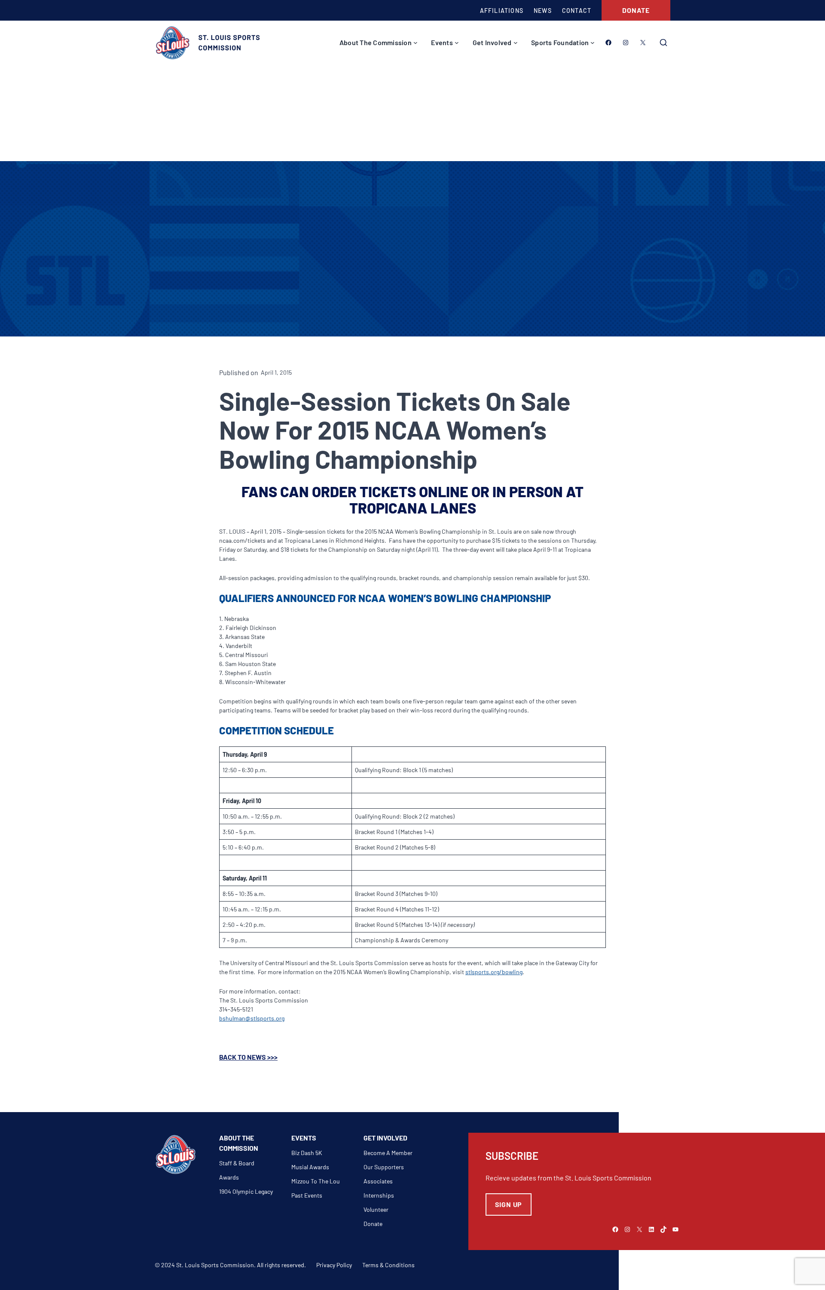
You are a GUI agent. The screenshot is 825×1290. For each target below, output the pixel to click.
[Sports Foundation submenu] (592, 42)
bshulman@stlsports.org (251, 1018)
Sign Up (508, 1204)
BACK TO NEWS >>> (248, 1057)
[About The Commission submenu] (415, 42)
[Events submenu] (457, 42)
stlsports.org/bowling (493, 971)
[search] (663, 42)
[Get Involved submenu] (515, 42)
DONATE (636, 10)
